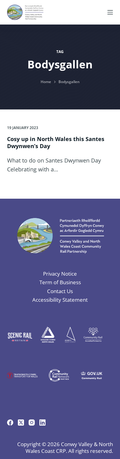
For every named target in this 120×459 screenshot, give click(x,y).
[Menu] (110, 12)
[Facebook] (10, 422)
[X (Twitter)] (21, 422)
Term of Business (60, 282)
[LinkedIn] (42, 422)
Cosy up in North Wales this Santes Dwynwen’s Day (55, 142)
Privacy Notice (60, 273)
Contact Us (60, 291)
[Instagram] (32, 422)
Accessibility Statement (60, 299)
